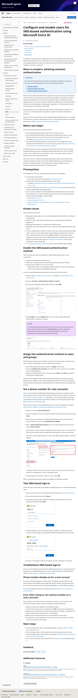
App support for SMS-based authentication (46, 121)
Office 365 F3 (31, 204)
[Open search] (70, 13)
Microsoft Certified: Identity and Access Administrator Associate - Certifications (44, 675)
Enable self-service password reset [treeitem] (9, 46)
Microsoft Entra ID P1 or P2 (35, 200)
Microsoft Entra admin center (42, 275)
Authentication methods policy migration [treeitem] (11, 79)
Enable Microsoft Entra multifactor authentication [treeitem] (11, 37)
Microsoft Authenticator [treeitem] (11, 93)
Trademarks (67, 694)
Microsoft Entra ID (42, 22)
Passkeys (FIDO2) (32, 86)
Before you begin (29, 48)
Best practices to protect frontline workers (48, 139)
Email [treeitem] (6, 114)
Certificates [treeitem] (8, 96)
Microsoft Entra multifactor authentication (35, 407)
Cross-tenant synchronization (34, 244)
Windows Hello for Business (35, 89)
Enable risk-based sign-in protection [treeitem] (10, 41)
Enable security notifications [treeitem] (11, 70)
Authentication (53, 22)
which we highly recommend (54, 239)
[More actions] (74, 22)
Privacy (35, 694)
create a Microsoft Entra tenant (43, 183)
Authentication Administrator (34, 402)
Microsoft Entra (32, 22)
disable (63, 638)
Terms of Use (58, 694)
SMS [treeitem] (6, 111)
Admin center (71, 17)
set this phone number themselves (33, 397)
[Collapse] (19, 21)
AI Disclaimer (4, 694)
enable (57, 638)
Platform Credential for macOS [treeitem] (11, 99)
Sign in (74, 13)
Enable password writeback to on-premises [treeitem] (11, 55)
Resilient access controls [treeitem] (10, 150)
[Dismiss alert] (75, 3)
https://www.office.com (67, 493)
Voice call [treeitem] (7, 106)
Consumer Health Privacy (46, 694)
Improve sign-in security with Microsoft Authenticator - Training (40, 667)
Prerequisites (28, 50)
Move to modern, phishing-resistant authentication (38, 46)
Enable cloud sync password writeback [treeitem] (11, 50)
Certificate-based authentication (37, 91)
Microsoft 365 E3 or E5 (62, 202)
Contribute (28, 694)
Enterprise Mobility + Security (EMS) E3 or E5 (40, 202)
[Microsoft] (3, 13)
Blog (22, 694)
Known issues (28, 52)
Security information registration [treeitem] (9, 147)
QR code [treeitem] (7, 109)
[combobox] (10, 24)
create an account (56, 179)
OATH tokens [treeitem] (8, 103)
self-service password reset (58, 407)
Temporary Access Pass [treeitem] (11, 83)
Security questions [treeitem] (10, 117)
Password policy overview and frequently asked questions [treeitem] (10, 61)
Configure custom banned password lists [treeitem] (11, 66)
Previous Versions (14, 694)
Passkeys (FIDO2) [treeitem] (9, 86)
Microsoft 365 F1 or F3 (34, 198)
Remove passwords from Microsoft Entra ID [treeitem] (11, 121)
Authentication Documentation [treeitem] (11, 27)
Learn (25, 22)
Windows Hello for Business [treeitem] (10, 89)
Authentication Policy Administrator (49, 187)
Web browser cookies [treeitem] (9, 153)
